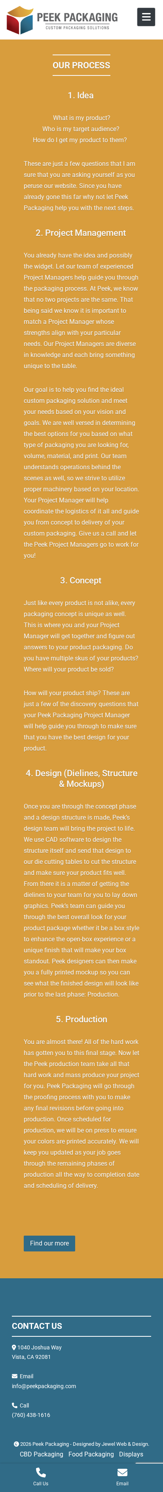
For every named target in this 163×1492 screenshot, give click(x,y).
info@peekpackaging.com (44, 1386)
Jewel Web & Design (125, 1444)
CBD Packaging (41, 1454)
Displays (131, 1454)
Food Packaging (91, 1454)
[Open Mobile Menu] (146, 17)
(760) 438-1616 (31, 1415)
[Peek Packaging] (62, 20)
